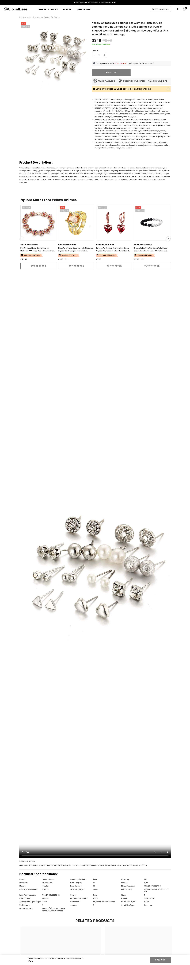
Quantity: (96, 50)
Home (21, 17)
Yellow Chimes (30, 244)
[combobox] (162, 9)
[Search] (160, 9)
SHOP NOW (111, 2)
